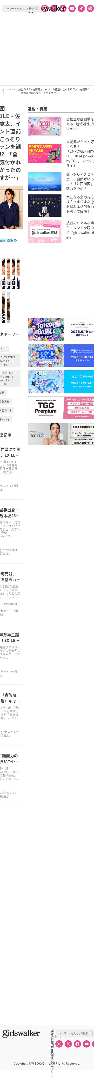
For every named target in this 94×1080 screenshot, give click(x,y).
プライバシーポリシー (52, 1052)
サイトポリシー (52, 1046)
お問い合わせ (52, 1041)
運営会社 (52, 1031)
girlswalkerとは (53, 1036)
